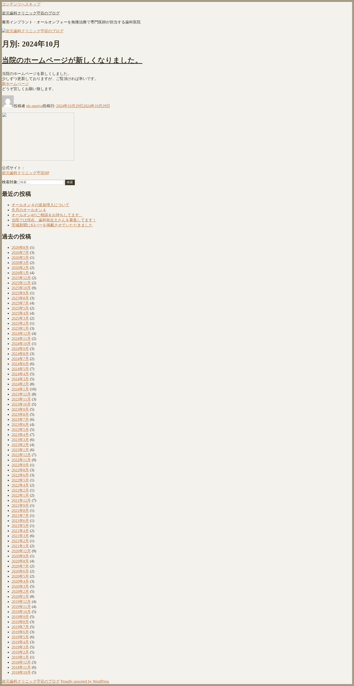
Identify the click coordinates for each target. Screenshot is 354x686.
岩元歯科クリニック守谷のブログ (31, 13)
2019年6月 (20, 632)
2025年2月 (20, 323)
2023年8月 (20, 414)
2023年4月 (20, 435)
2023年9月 (20, 409)
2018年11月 (21, 667)
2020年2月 (20, 591)
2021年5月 (20, 526)
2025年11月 (21, 283)
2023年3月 (20, 440)
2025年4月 (20, 313)
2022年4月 (20, 485)
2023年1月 (20, 450)
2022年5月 (20, 480)
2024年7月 (20, 359)
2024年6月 (20, 364)
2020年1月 (20, 596)
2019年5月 (20, 637)
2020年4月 (20, 581)
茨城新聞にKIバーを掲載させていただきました (52, 225)
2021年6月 (20, 521)
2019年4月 (20, 642)
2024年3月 (20, 379)
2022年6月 (20, 475)
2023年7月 (20, 419)
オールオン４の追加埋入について (40, 205)
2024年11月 (21, 338)
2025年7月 (20, 303)
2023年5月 (20, 430)
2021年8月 (20, 510)
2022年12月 (21, 455)
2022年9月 (20, 465)
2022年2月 (20, 490)
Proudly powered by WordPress (85, 681)
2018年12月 (21, 662)
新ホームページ (15, 84)
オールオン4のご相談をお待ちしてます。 (47, 215)
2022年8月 (20, 470)
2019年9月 (20, 617)
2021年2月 (20, 541)
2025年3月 (20, 318)
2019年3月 (20, 647)
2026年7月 (20, 253)
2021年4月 (20, 531)
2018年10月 (21, 672)
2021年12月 (21, 500)
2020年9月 (20, 556)
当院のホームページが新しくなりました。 (72, 60)
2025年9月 (20, 293)
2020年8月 (20, 561)
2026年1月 (20, 273)
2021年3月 (20, 536)
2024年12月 (21, 333)
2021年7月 (20, 516)
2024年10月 (21, 344)
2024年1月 (20, 389)
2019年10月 (21, 612)
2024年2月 (20, 384)
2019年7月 (20, 627)
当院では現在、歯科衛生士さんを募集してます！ (54, 220)
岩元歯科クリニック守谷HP (25, 173)
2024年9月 (20, 349)
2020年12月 (21, 551)
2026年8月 (20, 247)
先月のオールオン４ (29, 210)
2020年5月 (20, 576)
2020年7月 (20, 566)
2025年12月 (21, 278)
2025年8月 (20, 298)
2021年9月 (20, 505)
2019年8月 (20, 622)
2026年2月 (20, 268)
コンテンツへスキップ (21, 4)
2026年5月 (20, 258)
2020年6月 (20, 571)
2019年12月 (21, 602)
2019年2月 (20, 652)
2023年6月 (20, 424)
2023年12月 (21, 394)
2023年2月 (20, 445)
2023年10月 (21, 404)
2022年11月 (21, 460)
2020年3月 (20, 586)
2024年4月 (20, 374)
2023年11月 (21, 399)
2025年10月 (21, 288)
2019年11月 (21, 607)
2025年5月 (20, 308)
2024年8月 (20, 354)
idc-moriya (34, 106)
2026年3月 (20, 263)
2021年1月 (20, 546)
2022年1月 (20, 495)
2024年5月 (20, 369)
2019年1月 (20, 657)
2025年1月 (20, 328)
